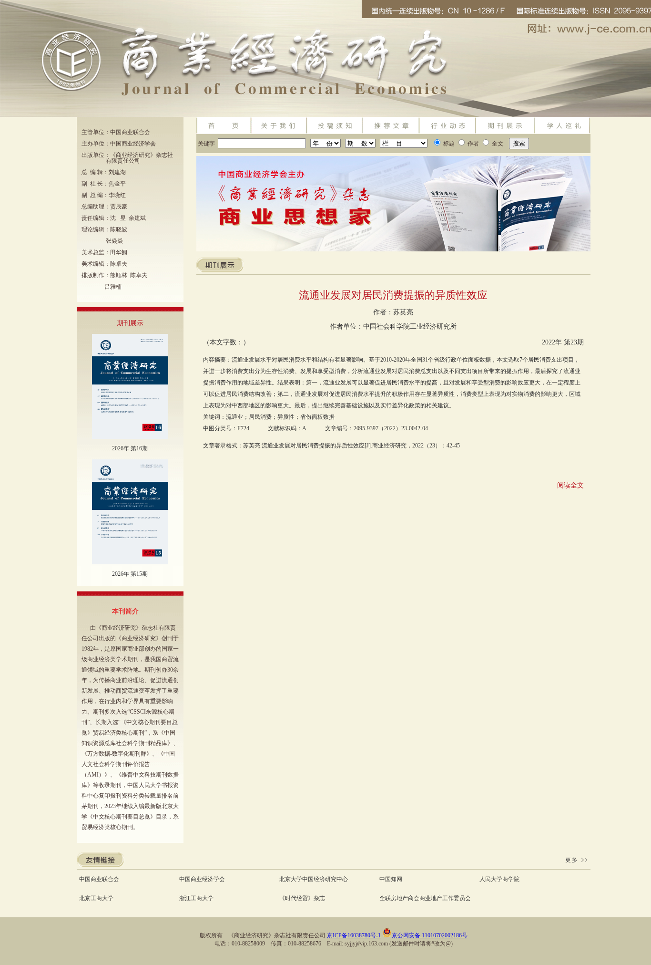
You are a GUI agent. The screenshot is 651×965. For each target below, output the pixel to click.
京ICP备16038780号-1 (354, 935)
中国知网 (390, 879)
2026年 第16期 (130, 448)
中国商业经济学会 (202, 879)
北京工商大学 (96, 898)
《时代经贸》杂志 (302, 898)
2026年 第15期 (130, 574)
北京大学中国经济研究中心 (313, 879)
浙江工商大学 (196, 898)
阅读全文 (570, 485)
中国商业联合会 (99, 879)
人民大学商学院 (499, 879)
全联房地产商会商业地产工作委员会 (425, 898)
